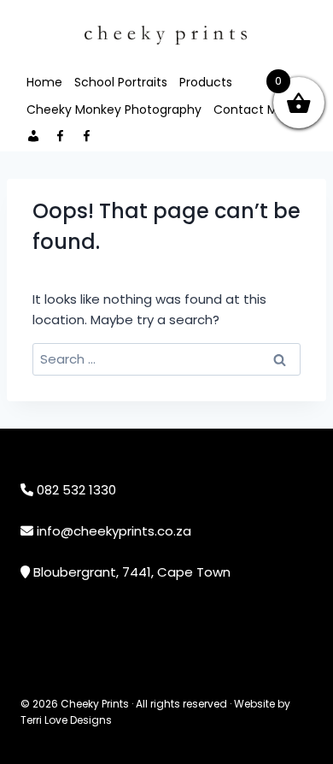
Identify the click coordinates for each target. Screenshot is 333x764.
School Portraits (120, 82)
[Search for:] (166, 359)
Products (205, 82)
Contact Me (249, 109)
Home (44, 82)
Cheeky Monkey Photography (114, 109)
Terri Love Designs (66, 720)
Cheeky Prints (95, 703)
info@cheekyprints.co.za (114, 531)
